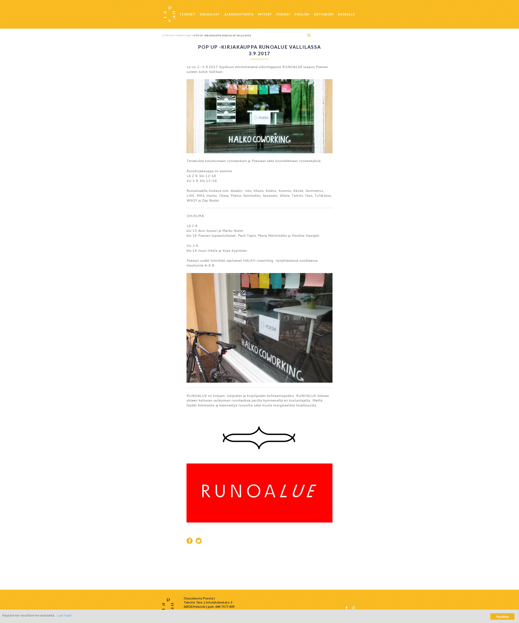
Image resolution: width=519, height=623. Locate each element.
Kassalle (346, 14)
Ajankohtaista (239, 14)
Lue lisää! (64, 615)
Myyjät (265, 14)
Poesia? (283, 14)
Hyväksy (502, 616)
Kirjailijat (210, 14)
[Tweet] (199, 541)
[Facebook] (346, 607)
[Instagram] (353, 607)
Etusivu (167, 35)
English (302, 14)
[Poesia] (169, 14)
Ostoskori (324, 14)
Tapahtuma (183, 35)
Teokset (187, 14)
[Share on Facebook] (190, 541)
